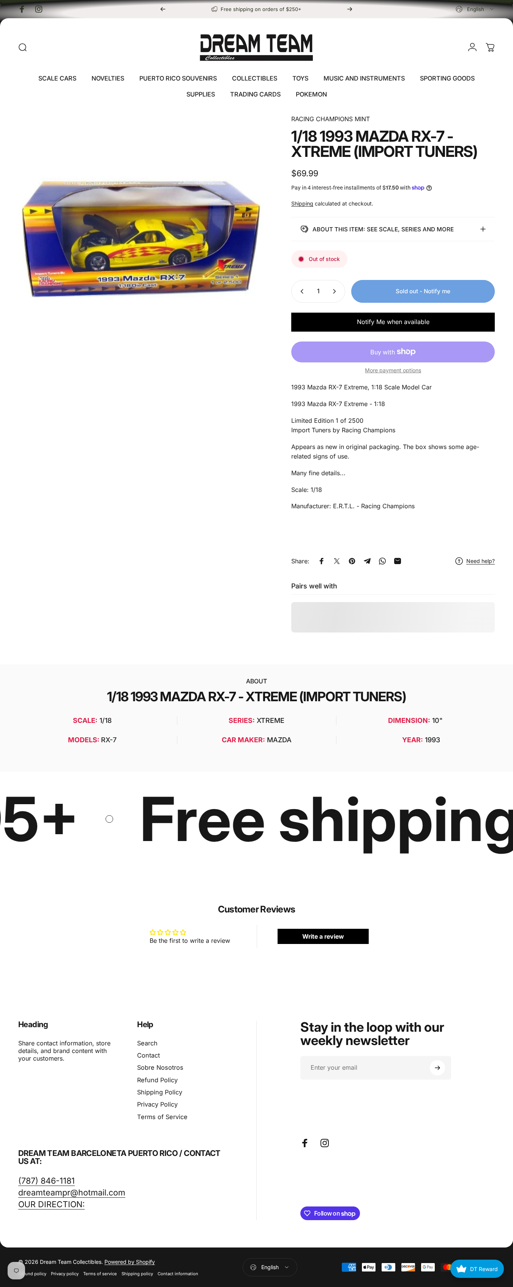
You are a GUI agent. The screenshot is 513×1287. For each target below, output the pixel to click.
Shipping (302, 203)
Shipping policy (137, 1273)
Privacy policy (65, 1273)
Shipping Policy (159, 1092)
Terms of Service (162, 1117)
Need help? (480, 561)
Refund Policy (157, 1080)
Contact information (178, 1273)
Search (147, 1043)
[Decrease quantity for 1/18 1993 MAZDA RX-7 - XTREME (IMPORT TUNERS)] (300, 291)
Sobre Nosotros (160, 1067)
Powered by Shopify (129, 1262)
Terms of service (100, 1273)
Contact (148, 1055)
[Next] (349, 9)
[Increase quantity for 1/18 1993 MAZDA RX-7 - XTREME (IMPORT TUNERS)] (336, 291)
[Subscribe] (437, 1067)
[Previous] (163, 9)
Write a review (323, 936)
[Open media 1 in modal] (142, 238)
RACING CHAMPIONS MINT (330, 119)
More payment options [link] (393, 370)
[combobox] (475, 9)
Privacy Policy (157, 1104)
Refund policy (32, 1273)
